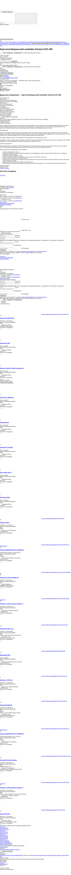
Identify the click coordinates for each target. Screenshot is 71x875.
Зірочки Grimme (4, 847)
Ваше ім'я (17, 235)
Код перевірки (25, 248)
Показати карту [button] (25, 219)
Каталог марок (47, 855)
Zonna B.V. (2, 175)
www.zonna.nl (3, 202)
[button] (35, 32)
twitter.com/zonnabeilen (6, 204)
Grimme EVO (5, 44)
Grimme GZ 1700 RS (6, 447)
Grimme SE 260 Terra (6, 628)
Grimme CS (61, 43)
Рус (3, 852)
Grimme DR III (4, 422)
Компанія (17, 237)
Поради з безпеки (4, 168)
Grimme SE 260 (45, 44)
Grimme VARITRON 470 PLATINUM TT (12, 550)
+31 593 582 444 (17, 197)
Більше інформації (5, 278)
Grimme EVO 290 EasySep (8, 760)
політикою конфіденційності (27, 251)
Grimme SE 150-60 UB (7, 318)
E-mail (16, 241)
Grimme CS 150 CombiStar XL (9, 577)
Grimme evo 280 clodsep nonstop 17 (11, 604)
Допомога (6, 849)
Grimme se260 (4, 522)
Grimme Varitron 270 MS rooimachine (12, 368)
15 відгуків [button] (2, 191)
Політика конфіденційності (16, 855)
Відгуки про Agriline (38, 855)
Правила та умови (4, 855)
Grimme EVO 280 (13, 44)
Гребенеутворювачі (61, 42)
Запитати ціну (4, 71)
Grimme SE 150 (37, 44)
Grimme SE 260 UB (6, 705)
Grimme (6, 75)
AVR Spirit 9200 (5, 497)
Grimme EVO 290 (22, 44)
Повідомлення (17, 245)
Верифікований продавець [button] (7, 186)
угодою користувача (41, 251)
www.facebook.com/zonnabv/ (7, 203)
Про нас (2, 849)
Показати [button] (10, 197)
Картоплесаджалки (40, 42)
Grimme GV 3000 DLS (7, 397)
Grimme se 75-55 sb (6, 680)
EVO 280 (6, 76)
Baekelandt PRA (5, 655)
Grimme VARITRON (54, 44)
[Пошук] (26, 18)
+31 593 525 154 (17, 200)
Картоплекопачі (4, 43)
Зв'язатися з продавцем (7, 73)
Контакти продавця (15, 849)
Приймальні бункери (50, 42)
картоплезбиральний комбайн (10, 77)
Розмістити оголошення (7, 382)
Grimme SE (30, 44)
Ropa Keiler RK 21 (6, 472)
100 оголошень (10, 187)
